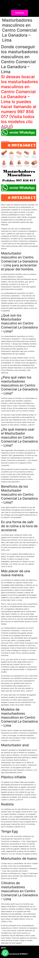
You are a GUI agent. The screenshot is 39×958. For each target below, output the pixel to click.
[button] (19, 5)
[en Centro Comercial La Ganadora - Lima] (19, 180)
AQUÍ (6, 126)
